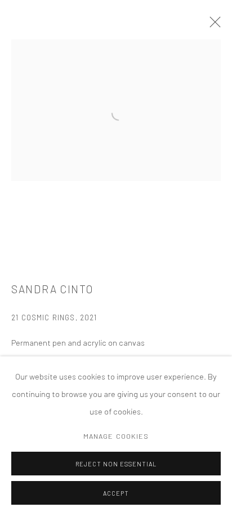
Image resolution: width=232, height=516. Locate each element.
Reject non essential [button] (116, 464)
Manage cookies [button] (116, 435)
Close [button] (212, 25)
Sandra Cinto (52, 289)
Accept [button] (116, 493)
